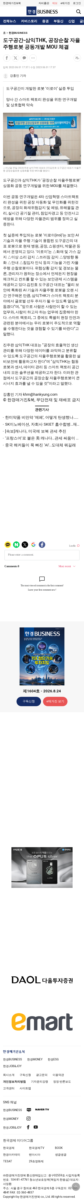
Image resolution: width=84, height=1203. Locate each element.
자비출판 (44, 3)
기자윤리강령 (39, 1081)
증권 (45, 21)
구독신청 (29, 701)
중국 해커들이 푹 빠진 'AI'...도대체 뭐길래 (40, 445)
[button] (77, 3)
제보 (54, 3)
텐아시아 (34, 1154)
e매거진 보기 (55, 701)
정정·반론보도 (62, 1081)
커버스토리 (29, 21)
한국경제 (8, 1147)
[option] (42, 867)
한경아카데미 (11, 1154)
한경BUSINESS (18, 32)
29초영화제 (36, 1161)
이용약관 (58, 1074)
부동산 (58, 21)
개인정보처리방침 (14, 1081)
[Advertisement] (42, 779)
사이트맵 (25, 1088)
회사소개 (8, 1074)
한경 (12, 1059)
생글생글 (60, 1154)
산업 (71, 21)
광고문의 (42, 1074)
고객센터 (8, 1088)
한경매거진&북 (12, 3)
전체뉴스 (9, 21)
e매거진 (65, 3)
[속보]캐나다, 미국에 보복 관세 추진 (35, 431)
